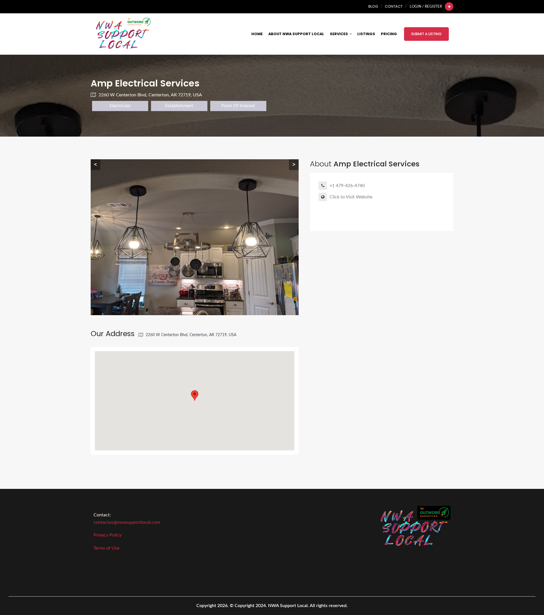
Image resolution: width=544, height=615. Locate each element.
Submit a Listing (426, 33)
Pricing (389, 33)
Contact (394, 6)
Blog (373, 6)
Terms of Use (106, 548)
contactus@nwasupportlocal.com (127, 522)
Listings (366, 33)
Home (257, 33)
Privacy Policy (108, 535)
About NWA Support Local (296, 33)
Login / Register (426, 6)
